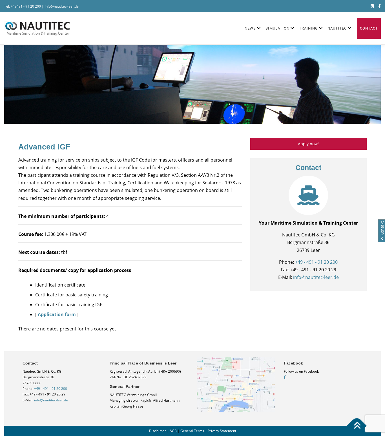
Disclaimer (157, 430)
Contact (369, 28)
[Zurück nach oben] (357, 426)
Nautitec (337, 28)
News (250, 28)
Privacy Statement (222, 430)
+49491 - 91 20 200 (26, 6)
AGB (173, 430)
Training (308, 28)
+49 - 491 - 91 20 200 (316, 262)
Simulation (277, 28)
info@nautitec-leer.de (62, 6)
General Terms (192, 430)
